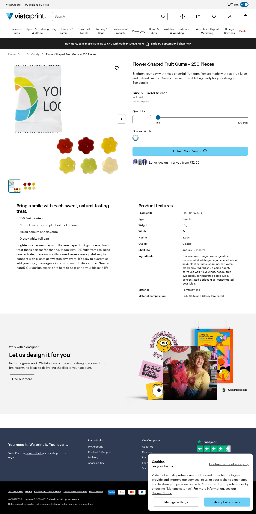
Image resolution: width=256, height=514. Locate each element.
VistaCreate (13, 4)
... (23, 54)
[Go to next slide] (121, 119)
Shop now (185, 43)
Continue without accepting (229, 464)
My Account (95, 446)
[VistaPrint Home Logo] (26, 16)
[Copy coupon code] (146, 44)
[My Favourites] (214, 16)
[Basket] (245, 16)
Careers (147, 452)
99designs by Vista (37, 4)
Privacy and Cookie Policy (47, 491)
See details (140, 82)
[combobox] (107, 16)
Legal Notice (96, 491)
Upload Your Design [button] (187, 151)
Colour (142, 131)
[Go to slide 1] (14, 186)
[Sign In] (229, 16)
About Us (147, 446)
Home (12, 54)
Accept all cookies (227, 502)
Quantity (138, 111)
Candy (35, 54)
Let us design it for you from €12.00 (174, 162)
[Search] (163, 16)
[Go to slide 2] (29, 186)
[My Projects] (198, 16)
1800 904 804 (15, 491)
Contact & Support (99, 452)
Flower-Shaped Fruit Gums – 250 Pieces (71, 54)
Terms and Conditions (75, 491)
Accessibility (96, 462)
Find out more (22, 379)
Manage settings (176, 502)
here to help (34, 453)
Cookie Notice (162, 493)
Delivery (93, 457)
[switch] (241, 4)
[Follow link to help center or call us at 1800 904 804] (182, 16)
